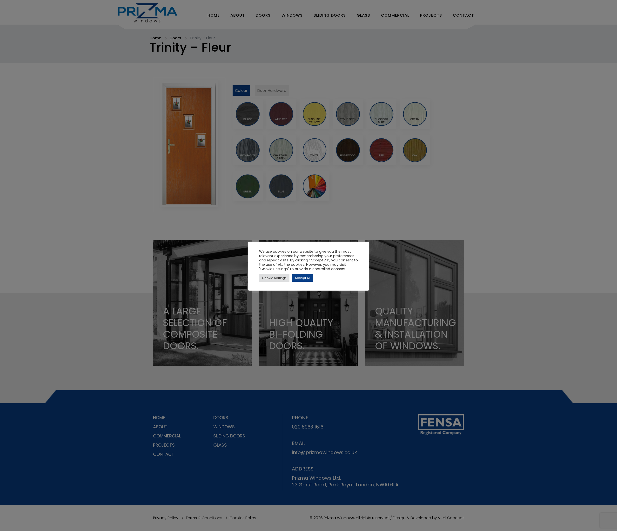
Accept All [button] (302, 278)
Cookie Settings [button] (274, 278)
